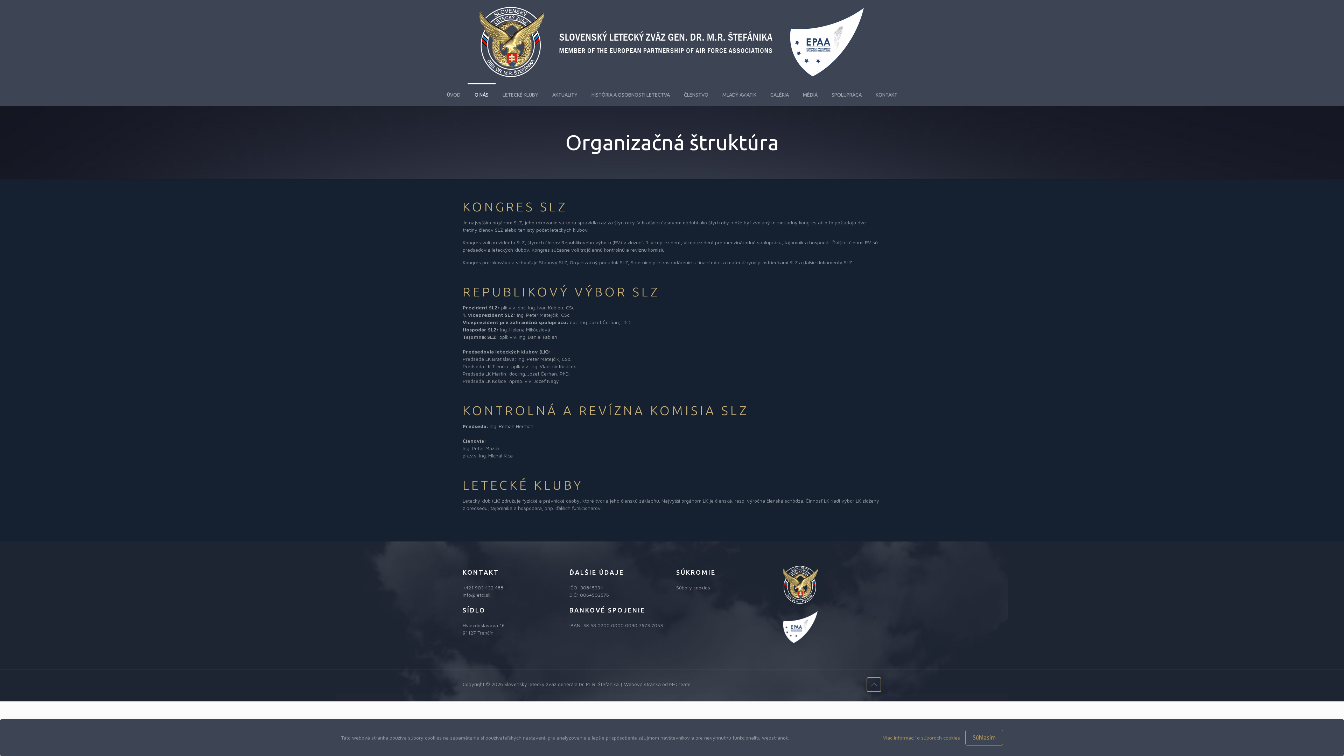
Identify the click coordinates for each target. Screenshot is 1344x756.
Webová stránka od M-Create (657, 684)
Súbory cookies (693, 587)
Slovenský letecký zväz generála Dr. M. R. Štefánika (561, 684)
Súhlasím (984, 737)
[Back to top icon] (874, 684)
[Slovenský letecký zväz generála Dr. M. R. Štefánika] (671, 42)
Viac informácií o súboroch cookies (921, 738)
